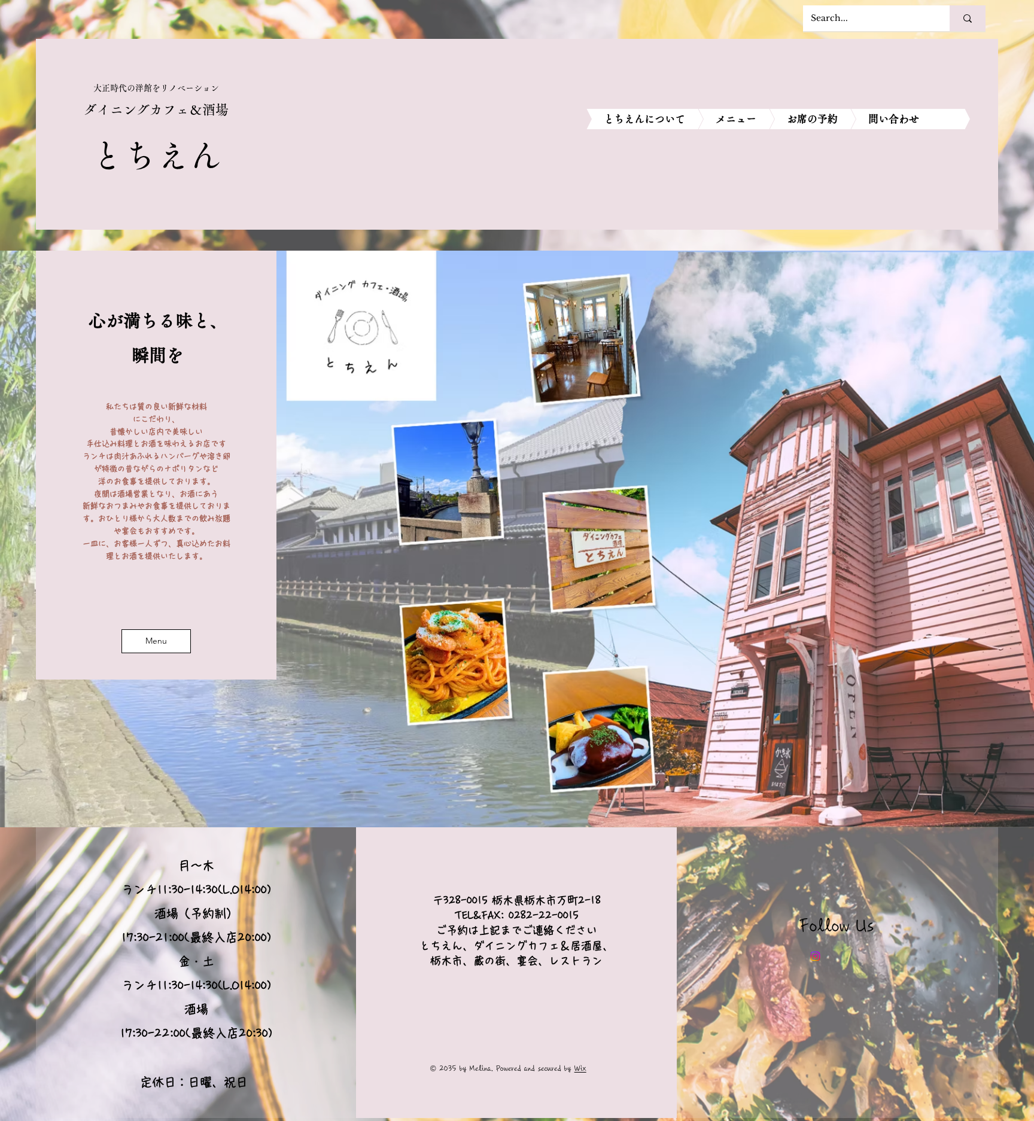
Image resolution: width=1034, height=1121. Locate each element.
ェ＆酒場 (202, 109)
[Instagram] (815, 956)
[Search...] (968, 18)
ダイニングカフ (130, 109)
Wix (580, 1069)
